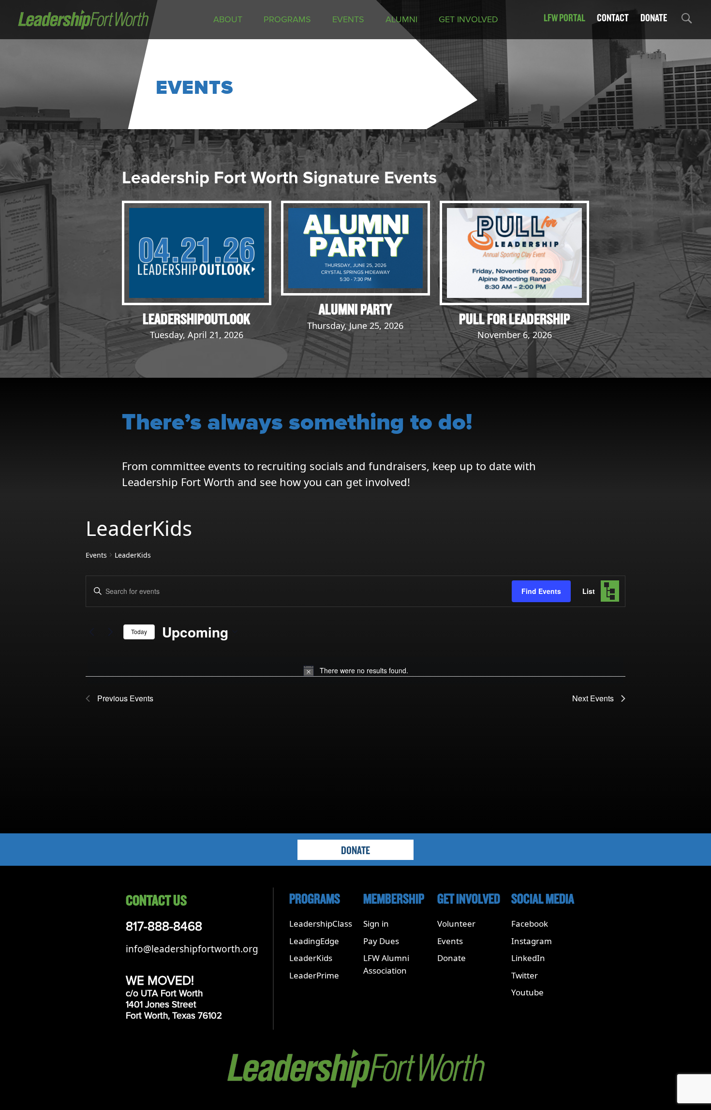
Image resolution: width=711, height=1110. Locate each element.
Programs (287, 19)
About (227, 19)
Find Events (541, 591)
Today (139, 631)
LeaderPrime (314, 975)
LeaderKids (310, 957)
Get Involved (468, 19)
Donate (653, 18)
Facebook (529, 923)
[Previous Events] (91, 631)
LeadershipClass (320, 923)
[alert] (355, 670)
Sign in (376, 923)
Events (348, 19)
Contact (613, 18)
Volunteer (456, 923)
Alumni (401, 19)
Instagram (531, 941)
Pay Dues (381, 941)
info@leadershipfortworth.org (192, 949)
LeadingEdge (314, 941)
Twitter (524, 975)
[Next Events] (110, 631)
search (686, 20)
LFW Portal (564, 18)
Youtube (527, 992)
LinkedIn (528, 957)
